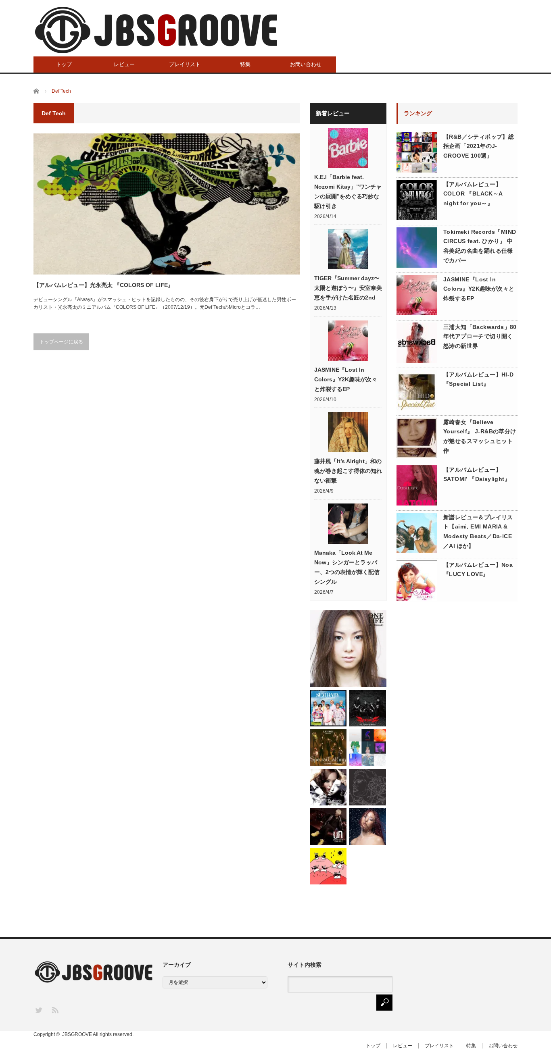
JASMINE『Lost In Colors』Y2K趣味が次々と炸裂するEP (345, 379)
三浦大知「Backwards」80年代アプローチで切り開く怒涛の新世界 (480, 337)
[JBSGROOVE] (156, 30)
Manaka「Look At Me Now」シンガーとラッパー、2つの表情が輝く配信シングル (347, 567)
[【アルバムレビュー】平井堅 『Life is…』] (367, 787)
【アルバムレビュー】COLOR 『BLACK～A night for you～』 (473, 194)
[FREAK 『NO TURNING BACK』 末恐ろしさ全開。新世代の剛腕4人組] (367, 708)
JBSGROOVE (77, 1034)
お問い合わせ (305, 64)
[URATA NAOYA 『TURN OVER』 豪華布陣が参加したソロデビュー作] (328, 826)
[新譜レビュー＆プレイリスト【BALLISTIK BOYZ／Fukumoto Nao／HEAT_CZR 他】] (328, 708)
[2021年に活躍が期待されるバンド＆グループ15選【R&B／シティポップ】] (367, 747)
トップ (64, 64)
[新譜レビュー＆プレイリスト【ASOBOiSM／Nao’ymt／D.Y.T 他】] (328, 866)
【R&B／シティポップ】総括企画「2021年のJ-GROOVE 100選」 (478, 146)
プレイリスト (184, 64)
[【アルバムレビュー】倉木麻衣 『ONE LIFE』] (348, 648)
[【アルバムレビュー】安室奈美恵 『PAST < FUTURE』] (328, 787)
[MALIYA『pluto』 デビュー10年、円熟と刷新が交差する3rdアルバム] (367, 826)
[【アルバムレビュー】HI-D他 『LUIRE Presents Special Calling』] (328, 747)
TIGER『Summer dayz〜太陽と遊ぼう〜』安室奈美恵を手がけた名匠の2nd (348, 288)
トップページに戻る (61, 342)
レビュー (124, 64)
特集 (245, 64)
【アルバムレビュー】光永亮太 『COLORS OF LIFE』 (103, 285)
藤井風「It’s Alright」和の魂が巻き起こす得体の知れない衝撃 (348, 471)
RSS (55, 1010)
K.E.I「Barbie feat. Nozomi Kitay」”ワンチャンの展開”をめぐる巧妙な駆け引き (348, 191)
